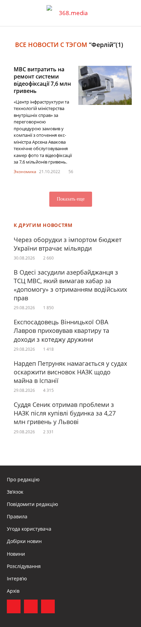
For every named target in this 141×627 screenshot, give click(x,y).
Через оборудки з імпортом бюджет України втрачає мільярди (67, 244)
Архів (13, 591)
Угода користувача (29, 529)
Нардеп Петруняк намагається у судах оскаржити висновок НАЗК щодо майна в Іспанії (70, 372)
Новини (16, 554)
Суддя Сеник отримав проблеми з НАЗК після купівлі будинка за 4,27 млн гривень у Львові (65, 413)
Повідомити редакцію (32, 504)
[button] (129, 13)
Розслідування (24, 566)
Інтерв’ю (17, 578)
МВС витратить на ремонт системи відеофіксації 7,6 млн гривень (42, 79)
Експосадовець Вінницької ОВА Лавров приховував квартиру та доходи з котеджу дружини (61, 330)
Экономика (25, 171)
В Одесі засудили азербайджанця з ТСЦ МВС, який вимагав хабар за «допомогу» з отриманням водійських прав (70, 285)
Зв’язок (15, 492)
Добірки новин (24, 541)
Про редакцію (23, 479)
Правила (17, 516)
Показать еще (71, 199)
